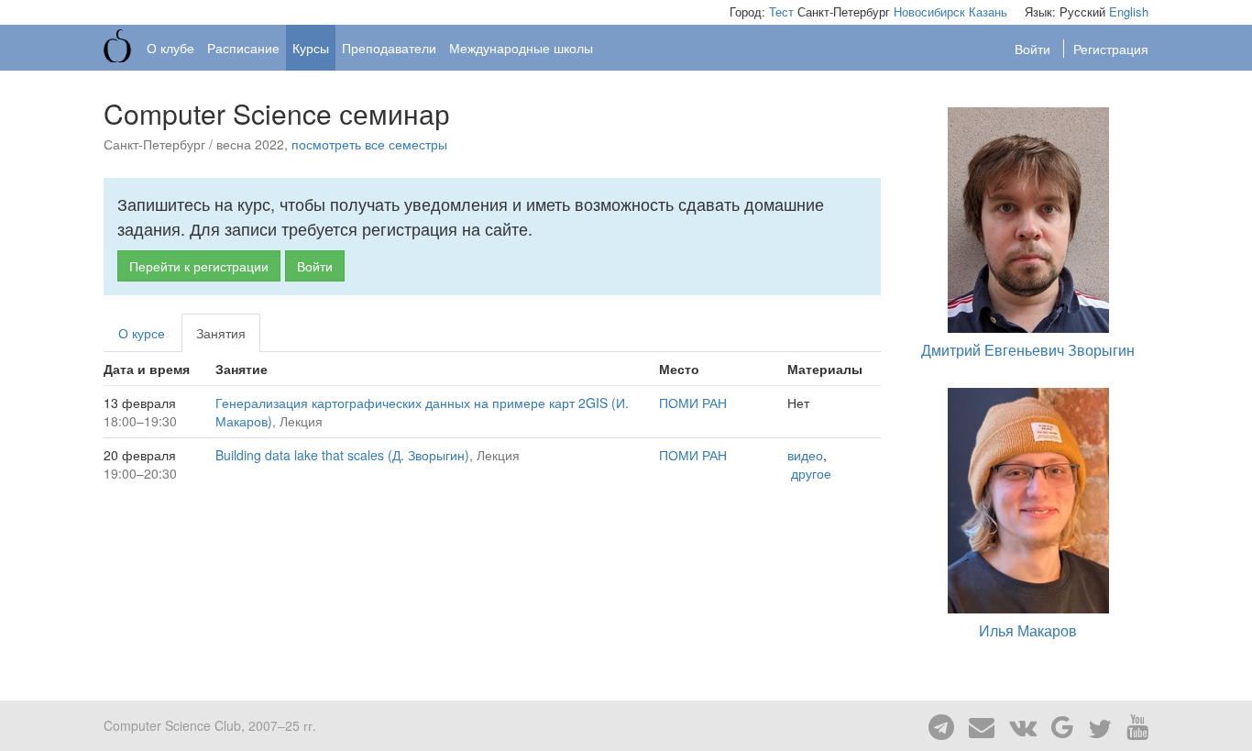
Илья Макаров (1028, 630)
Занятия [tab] (221, 333)
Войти (1034, 48)
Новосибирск (929, 11)
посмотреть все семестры (369, 144)
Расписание (243, 48)
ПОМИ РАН (693, 402)
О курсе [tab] (141, 333)
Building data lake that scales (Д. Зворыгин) (342, 455)
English (1128, 11)
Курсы (310, 48)
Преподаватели (389, 48)
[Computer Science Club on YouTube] (1131, 725)
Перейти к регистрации (199, 266)
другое (811, 473)
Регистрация (1110, 48)
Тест (781, 11)
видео (805, 455)
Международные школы (521, 48)
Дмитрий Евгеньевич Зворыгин (1028, 349)
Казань (988, 11)
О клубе (170, 48)
